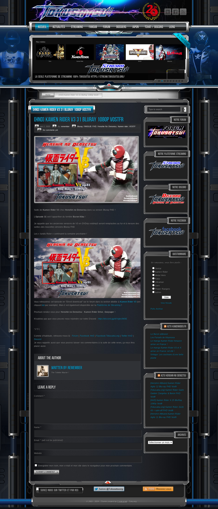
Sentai (158, 268)
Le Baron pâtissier (159, 334)
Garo (157, 285)
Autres (158, 292)
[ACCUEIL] (41, 28)
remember (65, 126)
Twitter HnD (127, 336)
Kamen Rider (161, 272)
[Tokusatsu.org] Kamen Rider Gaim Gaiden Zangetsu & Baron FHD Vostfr (167, 393)
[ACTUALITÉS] (58, 28)
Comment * (39, 396)
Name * (37, 427)
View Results (166, 303)
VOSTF (132, 126)
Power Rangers (162, 289)
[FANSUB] (92, 28)
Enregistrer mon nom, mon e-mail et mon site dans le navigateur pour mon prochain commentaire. (85, 466)
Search (184, 109)
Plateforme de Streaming (109, 305)
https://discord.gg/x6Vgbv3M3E (112, 319)
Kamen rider (123, 126)
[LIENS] (171, 28)
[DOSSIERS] (120, 28)
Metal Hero (160, 275)
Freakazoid (122, 501)
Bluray (80, 126)
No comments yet (50, 130)
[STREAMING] (76, 28)
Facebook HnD (87, 336)
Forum (75, 336)
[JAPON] (135, 28)
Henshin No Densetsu (107, 126)
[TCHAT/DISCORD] (153, 28)
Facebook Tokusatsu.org (107, 336)
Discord (37, 339)
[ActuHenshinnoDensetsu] (173, 375)
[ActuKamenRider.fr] (176, 326)
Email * (48, 440)
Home (47, 95)
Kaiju (157, 279)
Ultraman (159, 282)
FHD (94, 126)
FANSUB (87, 126)
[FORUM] (106, 28)
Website (38, 453)
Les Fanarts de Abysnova (163, 337)
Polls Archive (157, 309)
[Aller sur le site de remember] (75, 367)
